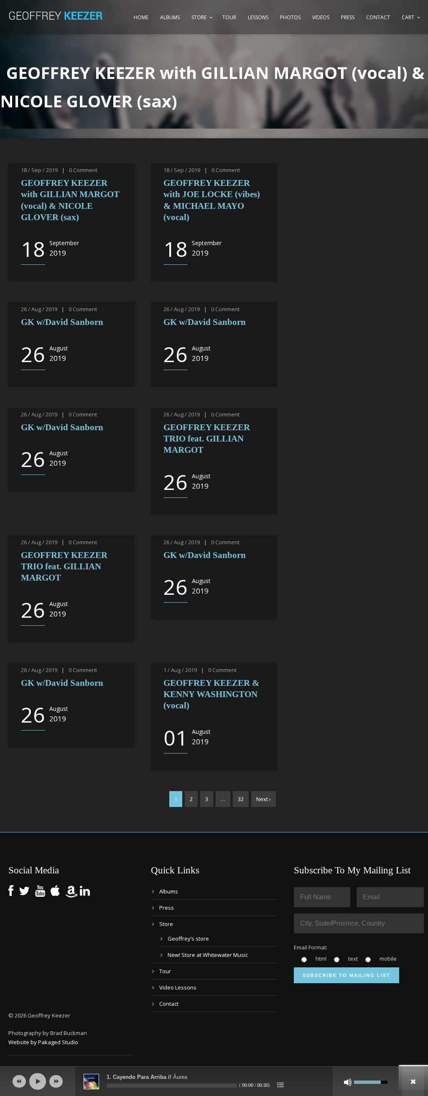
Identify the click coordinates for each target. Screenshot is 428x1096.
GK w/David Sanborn (62, 322)
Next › (263, 799)
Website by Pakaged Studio (43, 1042)
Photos (290, 17)
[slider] (172, 1085)
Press (347, 17)
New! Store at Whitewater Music (208, 955)
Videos (320, 17)
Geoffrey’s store (188, 938)
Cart (408, 17)
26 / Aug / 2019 (39, 309)
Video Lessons (177, 987)
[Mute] (348, 1082)
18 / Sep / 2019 (39, 170)
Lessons (258, 17)
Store (198, 17)
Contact (378, 17)
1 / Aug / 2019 (180, 670)
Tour (229, 17)
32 (241, 799)
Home (141, 17)
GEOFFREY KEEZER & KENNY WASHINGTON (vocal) (211, 694)
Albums (170, 17)
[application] (214, 1081)
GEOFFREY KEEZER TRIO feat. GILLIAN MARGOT (206, 438)
